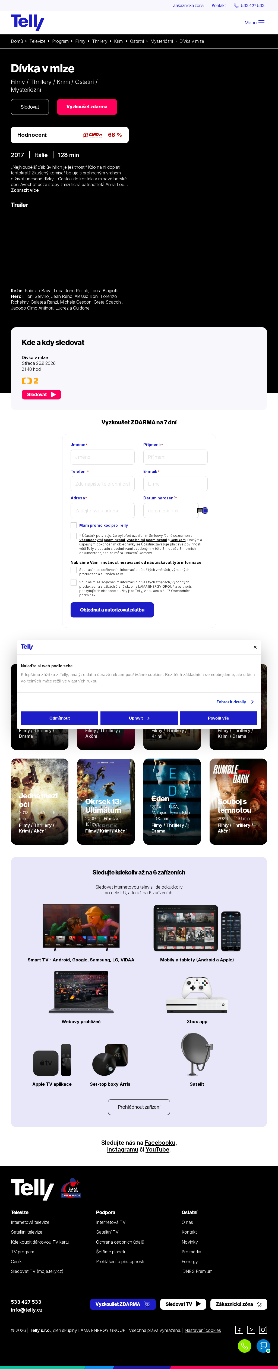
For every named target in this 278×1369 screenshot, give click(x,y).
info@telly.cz (27, 1310)
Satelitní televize (26, 1232)
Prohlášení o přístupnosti (120, 1261)
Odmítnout (59, 718)
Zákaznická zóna (188, 5)
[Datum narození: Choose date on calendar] (204, 510)
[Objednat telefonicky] (244, 1346)
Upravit (136, 718)
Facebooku (160, 1142)
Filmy (80, 41)
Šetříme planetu (111, 1251)
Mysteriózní (161, 41)
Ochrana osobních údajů (120, 1242)
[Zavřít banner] (255, 647)
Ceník (16, 1261)
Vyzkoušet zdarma (87, 106)
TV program (22, 1251)
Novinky (190, 1242)
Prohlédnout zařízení (139, 1107)
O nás (187, 1222)
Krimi (119, 41)
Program (60, 41)
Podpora (105, 1212)
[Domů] (28, 22)
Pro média (191, 1251)
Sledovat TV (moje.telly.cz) (37, 1271)
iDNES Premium (197, 1271)
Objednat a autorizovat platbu (112, 610)
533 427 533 (26, 1302)
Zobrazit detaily (231, 702)
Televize (37, 41)
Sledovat (30, 107)
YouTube (157, 1149)
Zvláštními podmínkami (147, 540)
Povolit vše (218, 718)
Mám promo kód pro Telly (103, 525)
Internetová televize (30, 1222)
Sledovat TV (179, 1304)
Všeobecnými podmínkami (102, 540)
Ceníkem (178, 540)
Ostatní (137, 41)
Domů (17, 41)
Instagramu (122, 1149)
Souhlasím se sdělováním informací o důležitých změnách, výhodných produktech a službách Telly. (134, 572)
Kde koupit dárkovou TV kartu (40, 1242)
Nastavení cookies (203, 1330)
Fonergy (190, 1261)
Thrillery (100, 41)
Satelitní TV (107, 1232)
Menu (251, 22)
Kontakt (219, 5)
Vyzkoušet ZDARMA (118, 1304)
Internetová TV (111, 1222)
